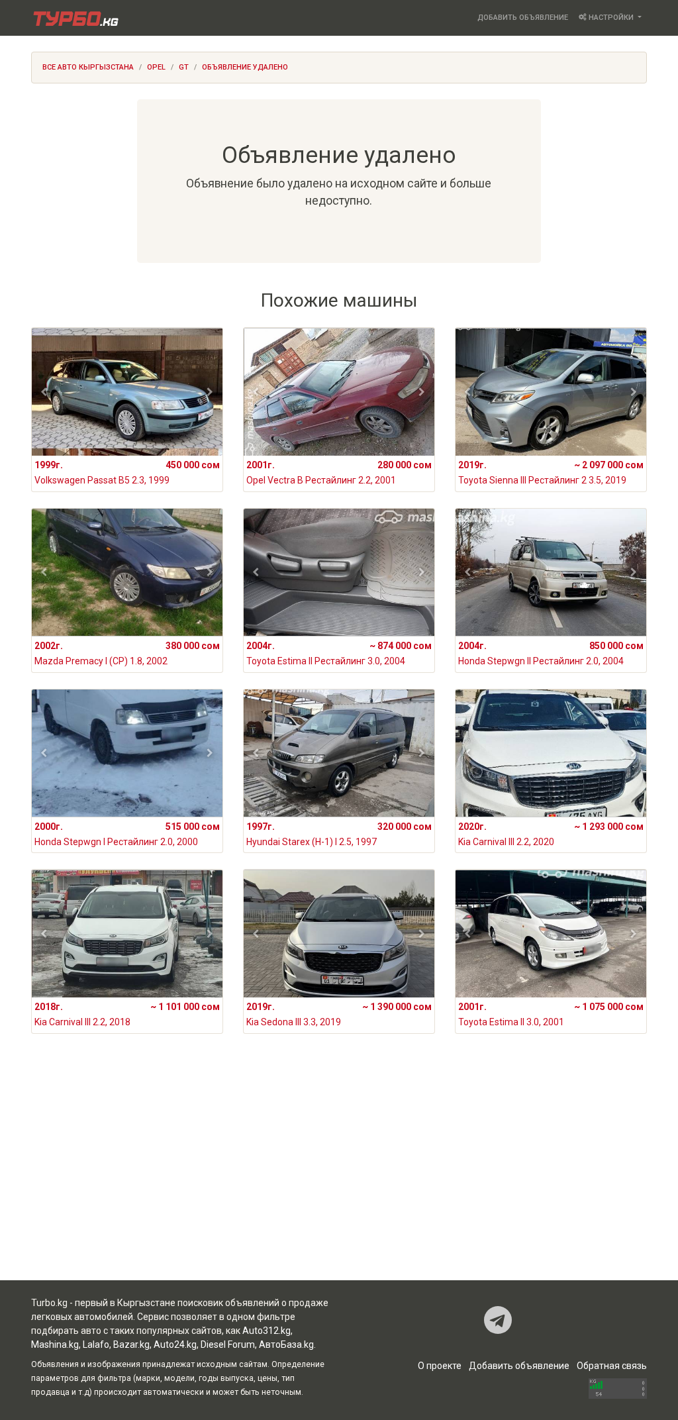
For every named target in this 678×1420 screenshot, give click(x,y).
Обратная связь (612, 1365)
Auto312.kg (266, 1330)
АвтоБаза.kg (286, 1344)
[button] (44, 392)
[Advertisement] (339, 1174)
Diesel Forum (228, 1344)
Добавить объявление (522, 17)
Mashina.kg (55, 1344)
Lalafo (96, 1344)
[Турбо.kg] (75, 18)
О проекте (439, 1365)
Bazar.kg (131, 1344)
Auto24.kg (175, 1344)
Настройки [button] (611, 17)
